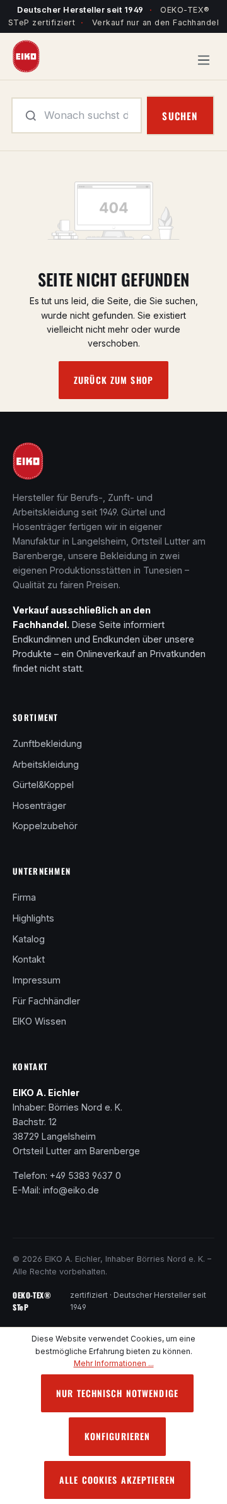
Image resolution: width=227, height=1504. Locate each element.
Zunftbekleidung (47, 743)
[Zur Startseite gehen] (26, 55)
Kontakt (29, 959)
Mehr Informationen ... (114, 1363)
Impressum (37, 980)
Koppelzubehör (45, 825)
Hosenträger (39, 805)
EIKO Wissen (39, 1021)
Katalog (29, 939)
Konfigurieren (117, 1436)
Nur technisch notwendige (117, 1393)
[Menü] (203, 57)
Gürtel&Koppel (43, 784)
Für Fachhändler (46, 1000)
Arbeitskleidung (46, 764)
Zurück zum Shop (113, 379)
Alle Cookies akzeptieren (117, 1479)
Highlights (33, 918)
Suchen (179, 116)
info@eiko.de (71, 1190)
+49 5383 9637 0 (85, 1175)
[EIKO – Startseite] (28, 465)
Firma (24, 897)
